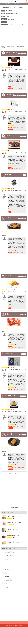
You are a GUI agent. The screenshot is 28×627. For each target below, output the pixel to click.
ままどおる (8, 275)
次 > (15, 473)
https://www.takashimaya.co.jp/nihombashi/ (18, 24)
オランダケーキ (13, 52)
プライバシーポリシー (6, 622)
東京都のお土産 (14, 507)
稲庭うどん (12, 94)
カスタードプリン (10, 395)
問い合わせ (24, 622)
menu (26, 1)
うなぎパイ (8, 218)
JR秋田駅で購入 (17, 129)
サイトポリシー (16, 622)
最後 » (18, 473)
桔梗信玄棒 (8, 314)
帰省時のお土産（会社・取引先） (18, 127)
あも (10, 135)
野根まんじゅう (9, 353)
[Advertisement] (14, 264)
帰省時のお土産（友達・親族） (18, 86)
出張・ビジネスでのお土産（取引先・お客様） (16, 467)
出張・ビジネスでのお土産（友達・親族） (15, 347)
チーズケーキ (8, 174)
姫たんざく (9, 434)
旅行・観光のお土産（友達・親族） (19, 211)
